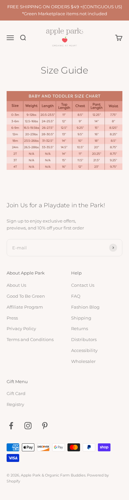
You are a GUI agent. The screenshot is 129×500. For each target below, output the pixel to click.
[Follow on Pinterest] (44, 425)
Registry (15, 404)
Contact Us (82, 285)
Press (12, 318)
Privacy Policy (21, 328)
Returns (79, 328)
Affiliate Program (25, 307)
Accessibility (84, 350)
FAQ (75, 296)
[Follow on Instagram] (27, 425)
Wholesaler (83, 361)
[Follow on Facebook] (11, 425)
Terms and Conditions (30, 339)
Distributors (84, 339)
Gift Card (16, 393)
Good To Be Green (26, 296)
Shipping (81, 318)
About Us (16, 285)
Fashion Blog (85, 307)
